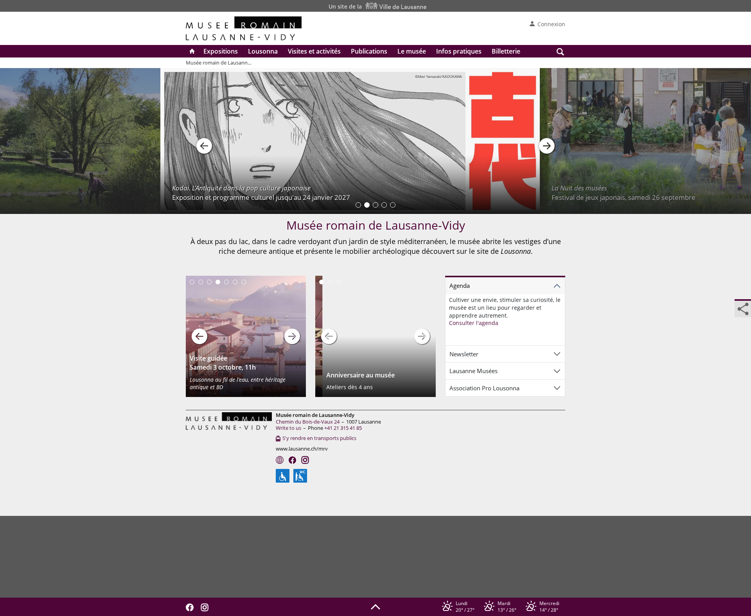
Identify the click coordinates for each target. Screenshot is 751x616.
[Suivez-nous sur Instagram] (206, 606)
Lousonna (263, 51)
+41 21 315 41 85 (343, 427)
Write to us (288, 427)
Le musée (411, 51)
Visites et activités (314, 51)
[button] (204, 141)
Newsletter (463, 354)
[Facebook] (292, 460)
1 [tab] (192, 282)
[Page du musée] (280, 460)
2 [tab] (200, 282)
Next (292, 336)
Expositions (220, 51)
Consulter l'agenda (473, 323)
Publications (369, 51)
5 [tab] (226, 282)
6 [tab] (235, 282)
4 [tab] (218, 282)
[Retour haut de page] (375, 606)
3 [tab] (209, 282)
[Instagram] (305, 460)
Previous (199, 336)
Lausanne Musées (473, 371)
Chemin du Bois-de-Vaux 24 (308, 421)
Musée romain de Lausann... (218, 62)
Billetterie (506, 51)
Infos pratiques (459, 51)
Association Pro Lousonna (484, 388)
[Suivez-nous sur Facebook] (192, 606)
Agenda (459, 285)
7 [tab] (243, 282)
